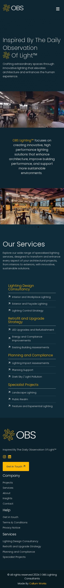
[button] (48, 9)
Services (9, 534)
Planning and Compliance (30, 355)
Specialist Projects (23, 384)
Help (6, 510)
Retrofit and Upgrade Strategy (26, 320)
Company (11, 475)
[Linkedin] (9, 456)
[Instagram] (4, 456)
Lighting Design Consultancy (21, 287)
